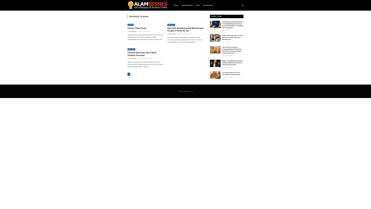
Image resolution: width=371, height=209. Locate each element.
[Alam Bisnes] (148, 5)
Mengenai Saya (187, 5)
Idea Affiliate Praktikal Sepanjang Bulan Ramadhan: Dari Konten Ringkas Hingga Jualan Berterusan (232, 50)
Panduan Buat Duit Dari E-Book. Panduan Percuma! (142, 53)
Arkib (198, 5)
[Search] (242, 5)
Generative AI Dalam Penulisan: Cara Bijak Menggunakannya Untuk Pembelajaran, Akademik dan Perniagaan (232, 24)
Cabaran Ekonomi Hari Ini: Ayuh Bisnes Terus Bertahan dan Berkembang (232, 37)
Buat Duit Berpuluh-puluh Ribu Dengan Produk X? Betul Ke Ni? (185, 29)
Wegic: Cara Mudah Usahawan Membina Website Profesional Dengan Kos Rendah (232, 63)
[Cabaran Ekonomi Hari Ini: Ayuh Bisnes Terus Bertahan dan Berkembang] (215, 38)
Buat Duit (171, 24)
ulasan (130, 24)
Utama (176, 5)
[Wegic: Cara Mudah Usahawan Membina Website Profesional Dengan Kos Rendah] (215, 63)
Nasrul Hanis (132, 31)
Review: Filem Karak (137, 28)
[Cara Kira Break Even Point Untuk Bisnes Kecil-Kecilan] (215, 75)
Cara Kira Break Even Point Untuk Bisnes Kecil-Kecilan (231, 73)
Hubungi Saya (208, 5)
